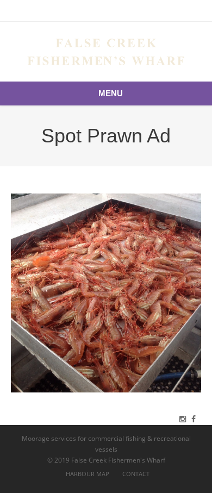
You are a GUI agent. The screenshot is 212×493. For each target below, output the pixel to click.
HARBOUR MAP (87, 474)
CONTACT (135, 474)
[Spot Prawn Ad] (106, 293)
